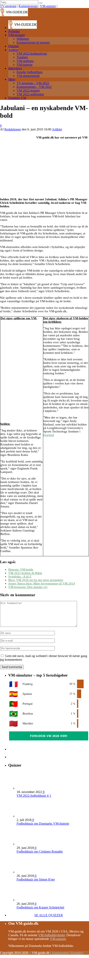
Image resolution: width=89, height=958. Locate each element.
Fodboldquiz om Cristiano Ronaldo (40, 851)
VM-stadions (25, 61)
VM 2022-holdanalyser (32, 53)
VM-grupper (16, 35)
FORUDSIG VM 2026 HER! (48, 736)
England (48, 435)
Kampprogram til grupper (33, 42)
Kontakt (76, 953)
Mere (11, 79)
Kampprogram (28, 6)
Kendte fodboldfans (29, 72)
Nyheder (14, 31)
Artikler (13, 50)
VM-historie (24, 64)
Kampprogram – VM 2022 (34, 87)
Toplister (22, 57)
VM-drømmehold (28, 75)
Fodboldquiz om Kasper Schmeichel (40, 907)
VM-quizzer (48, 6)
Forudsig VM (17, 98)
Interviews (15, 68)
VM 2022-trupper (28, 90)
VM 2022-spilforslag (30, 94)
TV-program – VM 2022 (33, 83)
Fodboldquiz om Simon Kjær (36, 879)
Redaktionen (12, 129)
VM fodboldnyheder (51, 935)
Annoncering (60, 953)
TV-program (8, 6)
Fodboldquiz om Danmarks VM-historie (43, 823)
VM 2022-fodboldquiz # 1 (34, 795)
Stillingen (23, 38)
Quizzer (13, 46)
